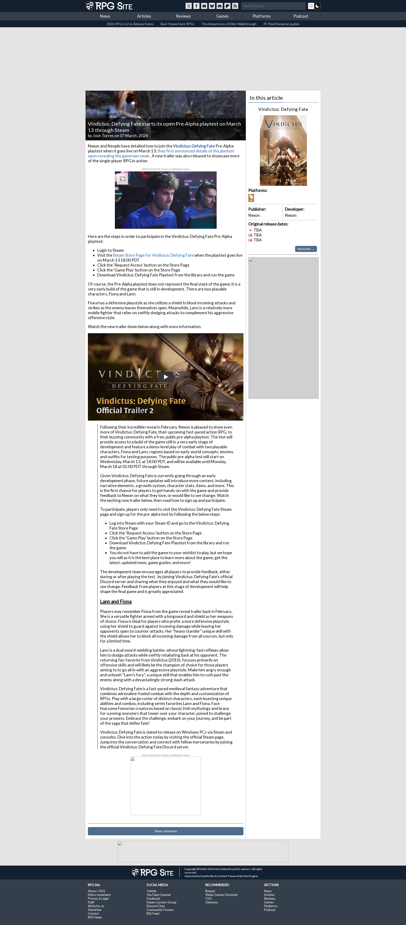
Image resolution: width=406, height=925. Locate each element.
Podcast (300, 16)
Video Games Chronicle (221, 895)
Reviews (183, 16)
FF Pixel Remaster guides (282, 24)
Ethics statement (99, 895)
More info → (306, 249)
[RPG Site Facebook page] (196, 6)
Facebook (153, 898)
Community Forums (160, 910)
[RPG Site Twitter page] (189, 6)
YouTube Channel (159, 895)
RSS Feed (153, 913)
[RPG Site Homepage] (110, 6)
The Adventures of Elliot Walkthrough (229, 24)
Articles (144, 16)
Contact (93, 913)
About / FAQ (96, 891)
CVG (208, 898)
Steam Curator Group (161, 902)
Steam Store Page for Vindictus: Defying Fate (153, 255)
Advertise (94, 910)
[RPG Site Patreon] (227, 6)
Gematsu (211, 902)
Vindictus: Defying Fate (283, 109)
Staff (91, 902)
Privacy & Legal (98, 898)
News (105, 16)
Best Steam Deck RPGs (177, 24)
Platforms (262, 16)
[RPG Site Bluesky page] (212, 6)
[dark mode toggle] (314, 6)
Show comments (165, 831)
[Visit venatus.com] (207, 221)
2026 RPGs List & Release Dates (130, 24)
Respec (210, 891)
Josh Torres (103, 135)
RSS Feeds (95, 917)
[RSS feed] (235, 6)
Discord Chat (156, 906)
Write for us (96, 906)
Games (222, 16)
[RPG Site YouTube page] (204, 6)
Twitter (152, 891)
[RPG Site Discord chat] (220, 6)
